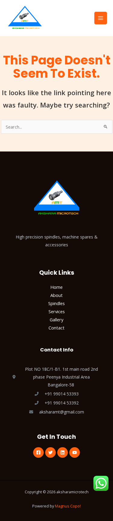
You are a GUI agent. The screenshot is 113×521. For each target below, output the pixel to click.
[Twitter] (50, 452)
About (56, 295)
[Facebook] (38, 452)
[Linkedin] (62, 452)
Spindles (56, 303)
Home (56, 287)
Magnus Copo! (68, 506)
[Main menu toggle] (100, 18)
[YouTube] (74, 452)
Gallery (56, 320)
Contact (56, 328)
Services (57, 311)
